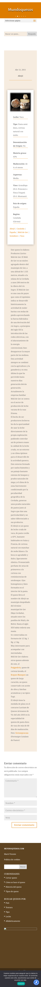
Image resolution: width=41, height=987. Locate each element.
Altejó (12, 228)
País (7, 903)
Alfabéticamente (13, 921)
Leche (8, 916)
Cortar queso (11, 878)
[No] (38, 979)
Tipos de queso (12, 891)
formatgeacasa (21, 733)
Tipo (8, 912)
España (13, 232)
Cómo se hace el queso (15, 882)
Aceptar (21, 984)
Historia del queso (14, 887)
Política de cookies (12, 859)
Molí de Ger (23, 232)
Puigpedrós (16, 667)
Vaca (22, 236)
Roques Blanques (18, 675)
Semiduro (14, 236)
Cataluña (20, 228)
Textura (9, 907)
